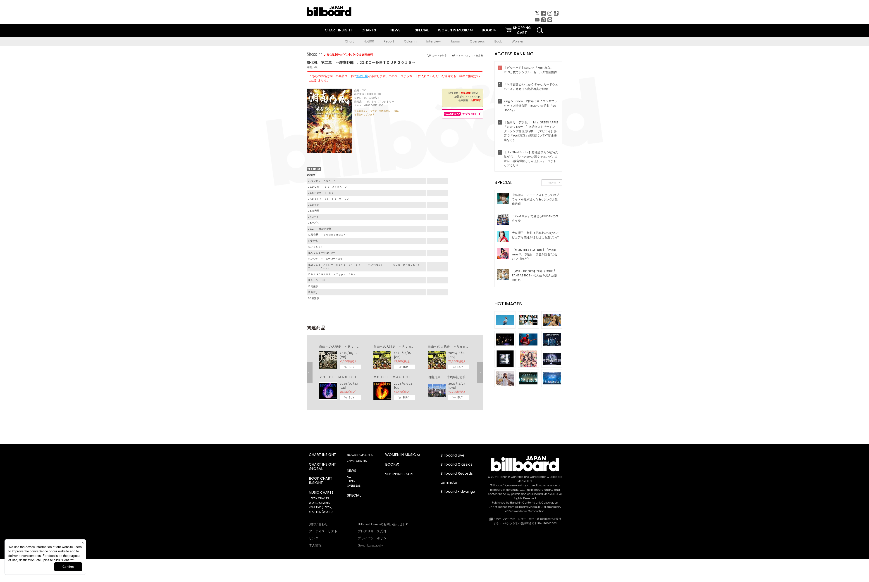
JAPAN (351, 481)
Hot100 (369, 41)
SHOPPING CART (399, 474)
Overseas (477, 41)
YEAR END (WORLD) (321, 512)
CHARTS (368, 30)
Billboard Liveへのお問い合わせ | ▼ (383, 524)
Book (498, 41)
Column (410, 41)
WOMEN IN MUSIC (453, 30)
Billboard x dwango (457, 491)
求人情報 (315, 545)
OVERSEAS (354, 486)
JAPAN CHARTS (319, 498)
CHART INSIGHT (338, 30)
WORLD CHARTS (319, 503)
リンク (313, 538)
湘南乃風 (312, 67)
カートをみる (439, 55)
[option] (394, 372)
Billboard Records (456, 473)
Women (518, 41)
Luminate (448, 482)
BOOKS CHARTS (360, 455)
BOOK (487, 30)
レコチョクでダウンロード (462, 113)
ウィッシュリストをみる (469, 55)
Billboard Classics (456, 464)
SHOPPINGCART (522, 30)
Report (389, 41)
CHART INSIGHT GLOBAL (322, 466)
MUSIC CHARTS (321, 492)
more (552, 182)
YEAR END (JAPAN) (320, 507)
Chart (349, 41)
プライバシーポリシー (373, 538)
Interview (433, 41)
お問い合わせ (318, 524)
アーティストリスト (323, 531)
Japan (455, 41)
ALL (349, 476)
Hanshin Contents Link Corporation (523, 477)
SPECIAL (422, 30)
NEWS (395, 30)
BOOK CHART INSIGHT (320, 480)
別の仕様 (362, 76)
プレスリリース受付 (372, 531)
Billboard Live (452, 455)
